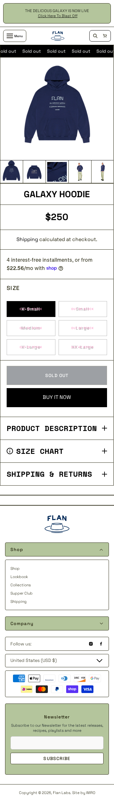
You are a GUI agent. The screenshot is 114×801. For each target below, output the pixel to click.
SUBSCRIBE (56, 758)
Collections (20, 585)
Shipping (27, 239)
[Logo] (57, 36)
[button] (104, 36)
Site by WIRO (83, 792)
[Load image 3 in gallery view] (57, 172)
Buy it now (57, 397)
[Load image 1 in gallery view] (11, 172)
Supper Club (21, 593)
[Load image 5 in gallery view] (102, 172)
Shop (15, 568)
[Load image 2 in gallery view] (34, 172)
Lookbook (19, 576)
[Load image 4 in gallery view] (79, 172)
